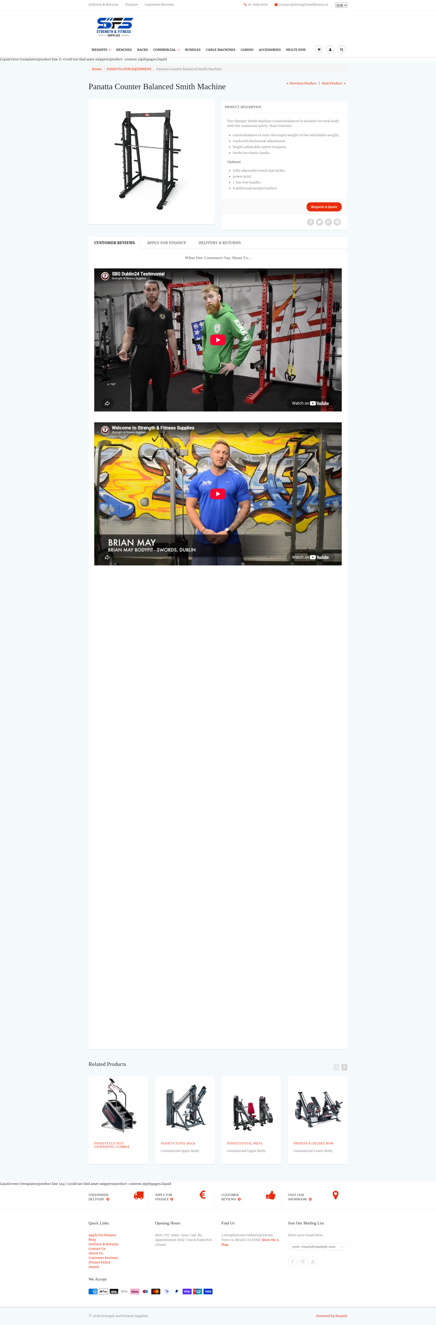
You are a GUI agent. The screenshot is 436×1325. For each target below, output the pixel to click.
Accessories (270, 50)
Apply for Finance (166, 242)
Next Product (332, 83)
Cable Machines (220, 50)
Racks (142, 50)
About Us (96, 1253)
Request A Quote (324, 207)
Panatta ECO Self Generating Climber (111, 1145)
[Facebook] (292, 1261)
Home (97, 69)
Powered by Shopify (331, 1316)
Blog (92, 1240)
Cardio (247, 50)
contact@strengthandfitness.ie (303, 4)
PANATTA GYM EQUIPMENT (129, 69)
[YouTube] (312, 1261)
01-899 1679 (258, 4)
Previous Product (303, 83)
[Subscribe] (341, 1247)
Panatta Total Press (245, 1143)
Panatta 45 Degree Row (313, 1143)
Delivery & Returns (103, 4)
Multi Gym (295, 50)
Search (94, 1267)
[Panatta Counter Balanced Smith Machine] (151, 161)
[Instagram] (302, 1261)
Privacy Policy (100, 1262)
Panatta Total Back (178, 1143)
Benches (124, 50)
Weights (99, 50)
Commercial (164, 50)
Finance (131, 4)
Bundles (193, 50)
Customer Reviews (159, 4)
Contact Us (97, 1249)
